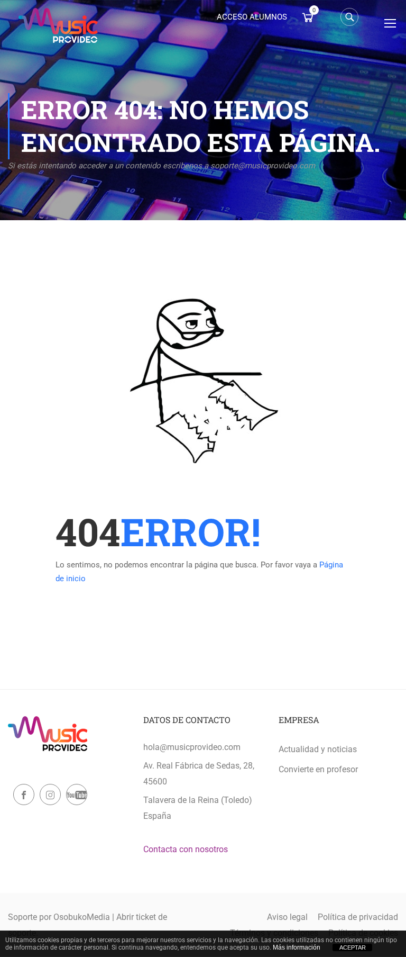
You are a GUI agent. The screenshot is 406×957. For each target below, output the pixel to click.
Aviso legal (287, 917)
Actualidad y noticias (318, 749)
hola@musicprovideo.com (192, 747)
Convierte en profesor (318, 769)
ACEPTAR (352, 947)
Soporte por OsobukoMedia (59, 917)
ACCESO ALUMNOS (252, 17)
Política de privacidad (358, 917)
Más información (296, 947)
